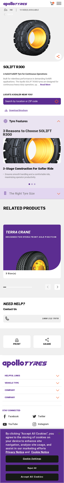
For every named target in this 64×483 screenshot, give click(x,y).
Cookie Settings (32, 459)
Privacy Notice (15, 452)
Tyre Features (18, 121)
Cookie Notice (40, 452)
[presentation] (47, 287)
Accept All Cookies (32, 477)
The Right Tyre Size (22, 193)
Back (10, 14)
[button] (58, 56)
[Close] (59, 433)
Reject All (32, 468)
